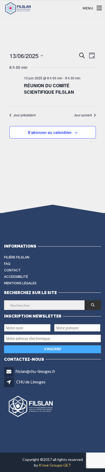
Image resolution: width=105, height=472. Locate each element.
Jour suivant (83, 115)
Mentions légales (20, 283)
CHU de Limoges (31, 381)
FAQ (7, 264)
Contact (12, 270)
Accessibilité (16, 277)
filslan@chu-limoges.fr (35, 371)
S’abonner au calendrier (50, 132)
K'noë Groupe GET (55, 465)
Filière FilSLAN (16, 257)
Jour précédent (24, 115)
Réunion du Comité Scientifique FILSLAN (49, 88)
